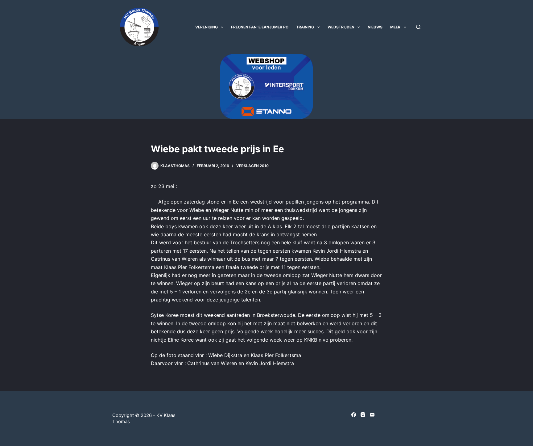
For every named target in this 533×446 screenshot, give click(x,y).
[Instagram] (363, 414)
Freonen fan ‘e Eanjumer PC (259, 27)
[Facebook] (353, 414)
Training (305, 27)
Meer (395, 27)
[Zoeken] (418, 27)
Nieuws (375, 27)
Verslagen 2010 (252, 165)
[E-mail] (372, 414)
